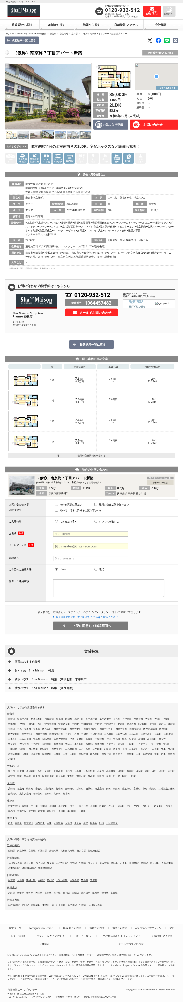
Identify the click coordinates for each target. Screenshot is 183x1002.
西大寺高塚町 (150, 728)
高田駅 (114, 892)
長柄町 (152, 788)
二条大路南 (71, 748)
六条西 (171, 753)
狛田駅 (25, 905)
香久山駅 (85, 892)
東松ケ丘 (51, 810)
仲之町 (136, 805)
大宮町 (157, 718)
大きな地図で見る (167, 88)
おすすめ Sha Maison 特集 (34, 670)
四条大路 (47, 738)
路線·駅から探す (22, 25)
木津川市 (12, 818)
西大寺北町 (75, 728)
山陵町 (57, 753)
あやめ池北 (91, 718)
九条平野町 (89, 771)
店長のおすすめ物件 (27, 662)
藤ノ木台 (145, 748)
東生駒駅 (21, 850)
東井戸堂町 (25, 793)
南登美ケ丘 (119, 753)
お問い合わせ (153, 124)
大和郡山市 (13, 766)
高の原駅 (72, 905)
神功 (108, 738)
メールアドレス (17, 545)
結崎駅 (114, 863)
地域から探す (56, 25)
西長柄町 (12, 793)
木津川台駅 (48, 905)
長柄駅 (47, 892)
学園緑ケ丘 (110, 723)
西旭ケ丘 (147, 805)
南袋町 (130, 753)
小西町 (11, 728)
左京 (77, 733)
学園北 (75, 723)
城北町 (162, 771)
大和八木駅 (167, 863)
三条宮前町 (25, 738)
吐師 (101, 823)
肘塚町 (32, 723)
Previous (8, 96)
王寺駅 (84, 880)
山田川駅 (60, 905)
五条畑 (36, 728)
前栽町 (89, 788)
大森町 (167, 718)
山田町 (132, 776)
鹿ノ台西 (83, 805)
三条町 (158, 733)
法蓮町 (25, 753)
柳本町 (66, 793)
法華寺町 (35, 753)
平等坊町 (38, 793)
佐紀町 (68, 733)
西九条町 (46, 728)
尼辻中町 (79, 718)
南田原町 (72, 810)
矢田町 (100, 776)
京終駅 (74, 33)
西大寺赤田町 (61, 728)
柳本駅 (57, 892)
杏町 (40, 723)
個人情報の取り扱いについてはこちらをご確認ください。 (88, 617)
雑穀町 (130, 771)
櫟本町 (29, 788)
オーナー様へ (83, 936)
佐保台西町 (96, 733)
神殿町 (171, 723)
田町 (108, 788)
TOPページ (15, 928)
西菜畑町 (158, 805)
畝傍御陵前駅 (29, 868)
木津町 (68, 823)
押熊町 (22, 723)
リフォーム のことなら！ (51, 936)
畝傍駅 (95, 892)
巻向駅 (66, 892)
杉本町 (79, 788)
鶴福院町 (47, 743)
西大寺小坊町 (106, 728)
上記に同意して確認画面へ (92, 625)
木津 (49, 823)
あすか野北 (14, 805)
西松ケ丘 (170, 805)
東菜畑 (41, 810)
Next (87, 96)
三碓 (65, 753)
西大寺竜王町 (56, 733)
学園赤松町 (50, 723)
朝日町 (11, 771)
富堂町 (136, 788)
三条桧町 (168, 733)
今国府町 (31, 771)
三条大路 (108, 733)
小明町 (52, 805)
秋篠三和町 (37, 718)
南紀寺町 (83, 753)
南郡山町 (81, 776)
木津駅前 (58, 823)
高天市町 (152, 738)
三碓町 (73, 753)
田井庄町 (99, 788)
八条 (88, 748)
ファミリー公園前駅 (98, 863)
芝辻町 (80, 738)
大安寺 (162, 738)
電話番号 (14, 557)
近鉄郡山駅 (62, 863)
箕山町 (91, 776)
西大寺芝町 (121, 728)
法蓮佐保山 (14, 753)
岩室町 (38, 788)
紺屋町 (121, 771)
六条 (163, 753)
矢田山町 (110, 776)
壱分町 (34, 805)
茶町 (19, 776)
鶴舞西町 (58, 743)
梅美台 (18, 823)
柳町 (156, 753)
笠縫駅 (144, 863)
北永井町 (143, 723)
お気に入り (169, 14)
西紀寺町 (44, 748)
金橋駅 (105, 892)
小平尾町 (63, 805)
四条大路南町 (61, 738)
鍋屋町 (22, 748)
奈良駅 (41, 880)
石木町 (116, 718)
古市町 (155, 748)
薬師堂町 (147, 753)
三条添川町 (146, 733)
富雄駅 (32, 850)
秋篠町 (59, 718)
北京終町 (131, 723)
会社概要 (161, 25)
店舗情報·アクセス (126, 25)
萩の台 (11, 810)
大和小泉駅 (62, 880)
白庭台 (102, 805)
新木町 (36, 776)
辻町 (129, 805)
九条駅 (50, 863)
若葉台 (11, 758)
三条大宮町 (121, 733)
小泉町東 (110, 771)
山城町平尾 (112, 823)
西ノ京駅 (40, 863)
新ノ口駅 (154, 863)
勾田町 (57, 793)
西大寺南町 (41, 733)
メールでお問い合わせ (95, 312)
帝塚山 (68, 743)
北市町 (121, 723)
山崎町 (82, 810)
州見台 (77, 823)
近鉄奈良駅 (94, 850)
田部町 (116, 788)
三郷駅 (93, 880)
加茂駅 (11, 880)
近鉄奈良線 (13, 845)
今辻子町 (138, 718)
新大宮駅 (81, 850)
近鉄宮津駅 (14, 905)
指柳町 (59, 788)
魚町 (40, 771)
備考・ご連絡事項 (19, 581)
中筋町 (130, 743)
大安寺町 (12, 743)
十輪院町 (99, 738)
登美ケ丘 (111, 743)
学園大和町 (87, 723)
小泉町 (100, 771)
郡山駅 (50, 880)
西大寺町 (164, 728)
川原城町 (49, 788)
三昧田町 (69, 788)
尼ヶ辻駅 (28, 863)
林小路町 (97, 748)
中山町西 (12, 748)
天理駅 (38, 892)
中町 (152, 743)
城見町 (139, 771)
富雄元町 (99, 743)
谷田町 (111, 805)
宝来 (163, 748)
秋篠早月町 (23, 718)
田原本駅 (134, 863)
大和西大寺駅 (68, 850)
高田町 (171, 771)
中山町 (166, 743)
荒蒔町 (11, 788)
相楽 (85, 823)
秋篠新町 (49, 718)
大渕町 (148, 718)
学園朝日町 (64, 723)
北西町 (68, 771)
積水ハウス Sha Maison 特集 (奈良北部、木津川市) (51, 679)
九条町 (77, 771)
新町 (147, 771)
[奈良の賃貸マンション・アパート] (51, 11)
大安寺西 (24, 743)
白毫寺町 (133, 748)
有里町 (25, 805)
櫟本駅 (29, 892)
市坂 (10, 823)
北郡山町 (58, 771)
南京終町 (64, 33)
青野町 (11, 718)
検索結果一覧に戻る (24, 40)
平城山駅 (31, 880)
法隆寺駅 (74, 880)
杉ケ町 (132, 738)
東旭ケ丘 (21, 810)
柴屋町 (89, 738)
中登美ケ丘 (142, 743)
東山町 (61, 810)
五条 (19, 728)
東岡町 (70, 776)
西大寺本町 (27, 733)
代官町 (11, 776)
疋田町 (107, 748)
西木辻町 (33, 748)
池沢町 (20, 771)
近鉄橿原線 (13, 857)
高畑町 (141, 738)
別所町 (48, 793)
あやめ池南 (105, 718)
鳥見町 (121, 743)
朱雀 (124, 738)
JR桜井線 (12, 887)
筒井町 (27, 776)
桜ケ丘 (73, 805)
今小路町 (127, 718)
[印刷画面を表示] (175, 40)
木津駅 (20, 880)
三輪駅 (75, 892)
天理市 (11, 783)
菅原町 (116, 738)
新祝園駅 (35, 905)
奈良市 (53, 33)
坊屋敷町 (47, 753)
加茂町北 (28, 823)
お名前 (12, 533)
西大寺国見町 (90, 728)
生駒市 (11, 800)
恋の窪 (162, 723)
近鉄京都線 (13, 899)
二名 (81, 748)
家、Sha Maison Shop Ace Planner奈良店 (26, 33)
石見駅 (123, 863)
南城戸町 (106, 753)
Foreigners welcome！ (42, 928)
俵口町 (121, 805)
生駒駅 (11, 850)
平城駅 (82, 905)
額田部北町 (48, 776)
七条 (72, 738)
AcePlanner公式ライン (148, 928)
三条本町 (12, 738)
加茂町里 (40, 823)
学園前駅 (42, 850)
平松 (124, 748)
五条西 (27, 728)
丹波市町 (126, 788)
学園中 (98, 723)
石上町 (20, 788)
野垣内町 (60, 776)
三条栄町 (134, 733)
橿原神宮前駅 (45, 868)
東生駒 (32, 810)
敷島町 (36, 738)
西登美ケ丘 (57, 748)
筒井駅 (73, 863)
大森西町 (12, 723)
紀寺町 (153, 723)
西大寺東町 (14, 733)
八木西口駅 (14, 868)
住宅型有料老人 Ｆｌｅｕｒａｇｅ (121, 936)
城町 (154, 771)
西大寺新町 (135, 728)
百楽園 (116, 748)
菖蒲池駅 (53, 850)
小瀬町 (43, 805)
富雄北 (89, 743)
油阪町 (68, 718)
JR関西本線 (13, 875)
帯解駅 (20, 892)
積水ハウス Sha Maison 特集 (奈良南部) (44, 688)
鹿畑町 (93, 805)
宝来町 (171, 748)
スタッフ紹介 (17, 936)
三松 (138, 753)
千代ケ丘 (35, 743)
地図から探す (91, 25)
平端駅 (82, 863)
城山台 (93, 823)
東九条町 (79, 743)
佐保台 (84, 733)
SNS (171, 928)
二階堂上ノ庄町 (167, 788)
